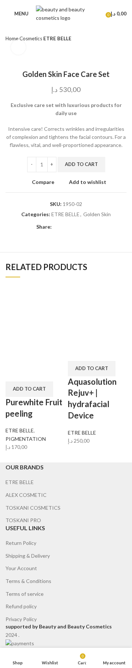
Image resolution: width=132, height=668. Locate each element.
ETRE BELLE (57, 38)
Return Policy (21, 543)
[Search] (98, 14)
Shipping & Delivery (28, 556)
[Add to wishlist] (53, 372)
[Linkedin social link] (83, 227)
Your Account (21, 568)
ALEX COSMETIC (26, 495)
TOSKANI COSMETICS (33, 508)
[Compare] (15, 372)
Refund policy (21, 606)
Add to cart (81, 164)
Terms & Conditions (28, 581)
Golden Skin (97, 214)
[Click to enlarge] (18, 47)
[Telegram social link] (91, 227)
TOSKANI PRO (23, 520)
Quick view (34, 372)
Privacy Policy (21, 619)
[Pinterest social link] (74, 227)
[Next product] (122, 39)
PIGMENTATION (26, 439)
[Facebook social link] (58, 227)
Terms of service (25, 594)
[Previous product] (108, 39)
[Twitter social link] (66, 227)
